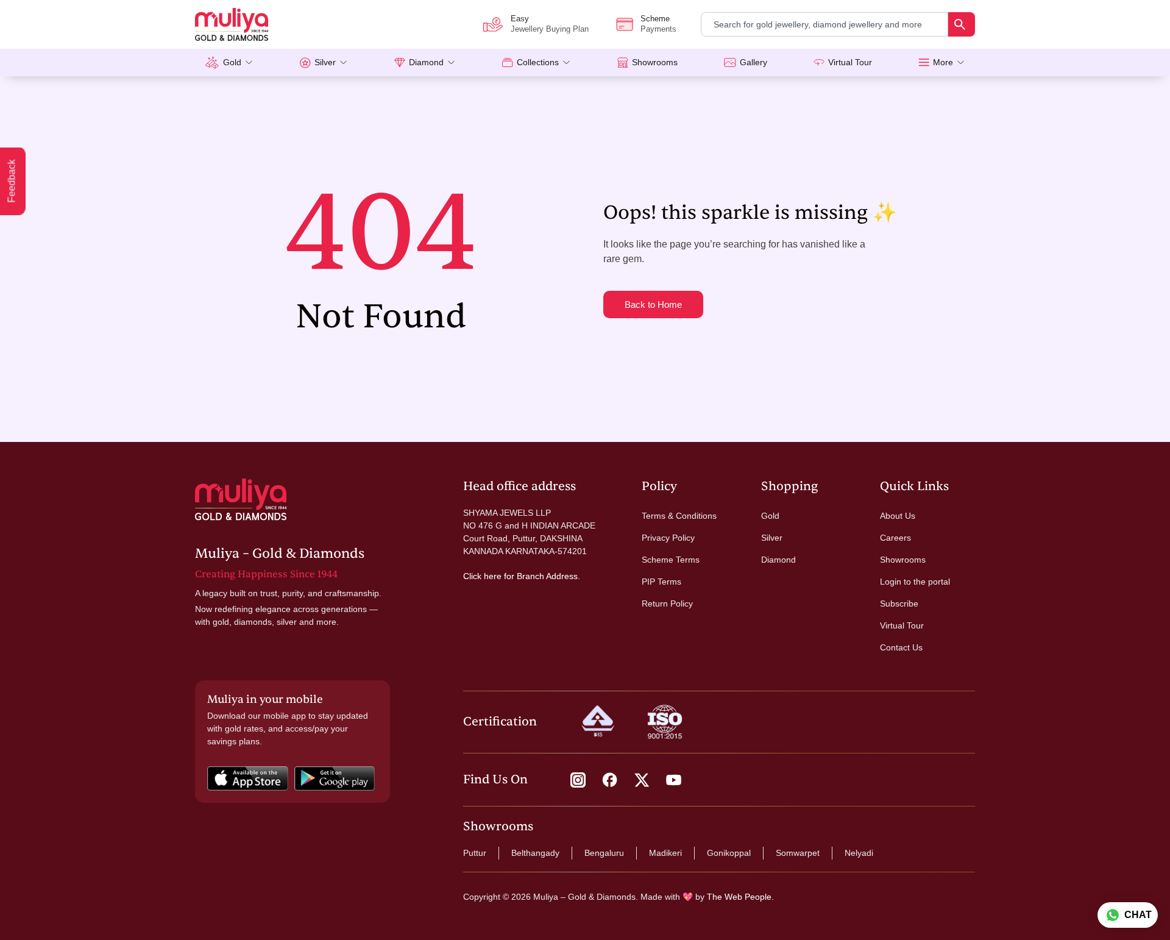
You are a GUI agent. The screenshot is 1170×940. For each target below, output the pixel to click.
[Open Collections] (566, 62)
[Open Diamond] (451, 62)
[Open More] (960, 62)
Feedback (12, 181)
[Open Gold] (249, 62)
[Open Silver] (343, 62)
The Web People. (740, 897)
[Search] (961, 24)
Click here (482, 576)
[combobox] (824, 24)
